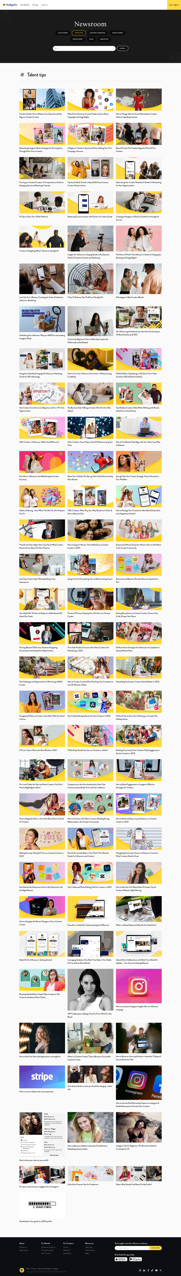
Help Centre (23, 1250)
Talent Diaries (117, 33)
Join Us (65, 1247)
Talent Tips (89, 1247)
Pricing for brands (47, 1250)
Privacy (33, 1268)
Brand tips (104, 39)
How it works (45, 1253)
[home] (10, 5)
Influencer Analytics (48, 1247)
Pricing (35, 4)
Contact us (23, 1247)
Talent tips (79, 33)
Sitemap (55, 1268)
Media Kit (66, 1250)
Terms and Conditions (44, 1268)
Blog (91, 39)
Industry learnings (97, 33)
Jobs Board (67, 1253)
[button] (44, 4)
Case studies (63, 33)
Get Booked (24, 4)
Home (28, 1268)
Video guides (78, 39)
